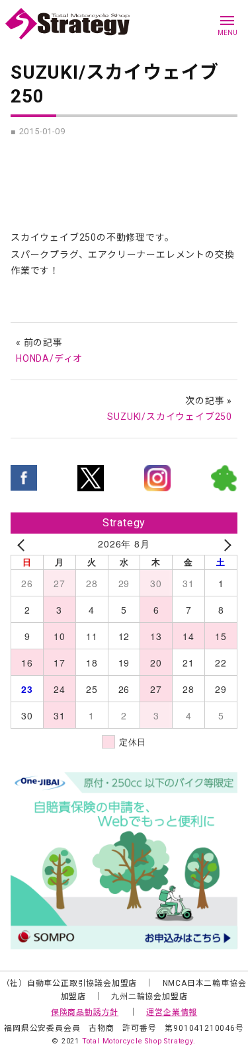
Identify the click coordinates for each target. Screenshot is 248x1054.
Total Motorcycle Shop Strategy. (139, 1041)
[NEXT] (224, 544)
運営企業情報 (171, 1012)
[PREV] (23, 544)
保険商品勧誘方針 (84, 1012)
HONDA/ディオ (49, 358)
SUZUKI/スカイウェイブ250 (169, 416)
